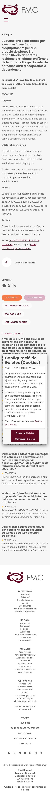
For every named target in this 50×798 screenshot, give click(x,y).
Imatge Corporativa (25, 611)
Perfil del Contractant (25, 654)
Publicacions (25, 666)
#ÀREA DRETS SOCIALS (16, 322)
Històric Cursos (25, 663)
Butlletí (25, 692)
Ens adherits (25, 605)
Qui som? (25, 597)
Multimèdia (25, 660)
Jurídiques (25, 631)
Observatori (25, 709)
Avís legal (8, 786)
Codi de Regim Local (25, 695)
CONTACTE (25, 743)
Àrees (25, 603)
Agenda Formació (25, 657)
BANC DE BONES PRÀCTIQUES (25, 728)
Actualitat (25, 623)
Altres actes (25, 637)
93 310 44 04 (27, 781)
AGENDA (25, 717)
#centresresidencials (16, 305)
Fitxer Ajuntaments (25, 738)
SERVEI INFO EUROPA (25, 706)
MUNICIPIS (25, 723)
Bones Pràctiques (25, 698)
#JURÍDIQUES (11, 297)
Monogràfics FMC (25, 686)
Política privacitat (24, 786)
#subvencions (13, 314)
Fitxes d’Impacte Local (25, 701)
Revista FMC (25, 683)
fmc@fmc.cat (25, 770)
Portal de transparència (25, 608)
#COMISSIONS (35, 297)
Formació (25, 629)
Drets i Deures (25, 672)
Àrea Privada (25, 652)
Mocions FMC (25, 640)
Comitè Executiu (25, 600)
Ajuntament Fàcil (25, 689)
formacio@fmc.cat (25, 773)
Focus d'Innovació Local (25, 634)
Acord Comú (25, 733)
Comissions (25, 626)
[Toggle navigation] (6, 19)
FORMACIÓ (25, 649)
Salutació (25, 594)
